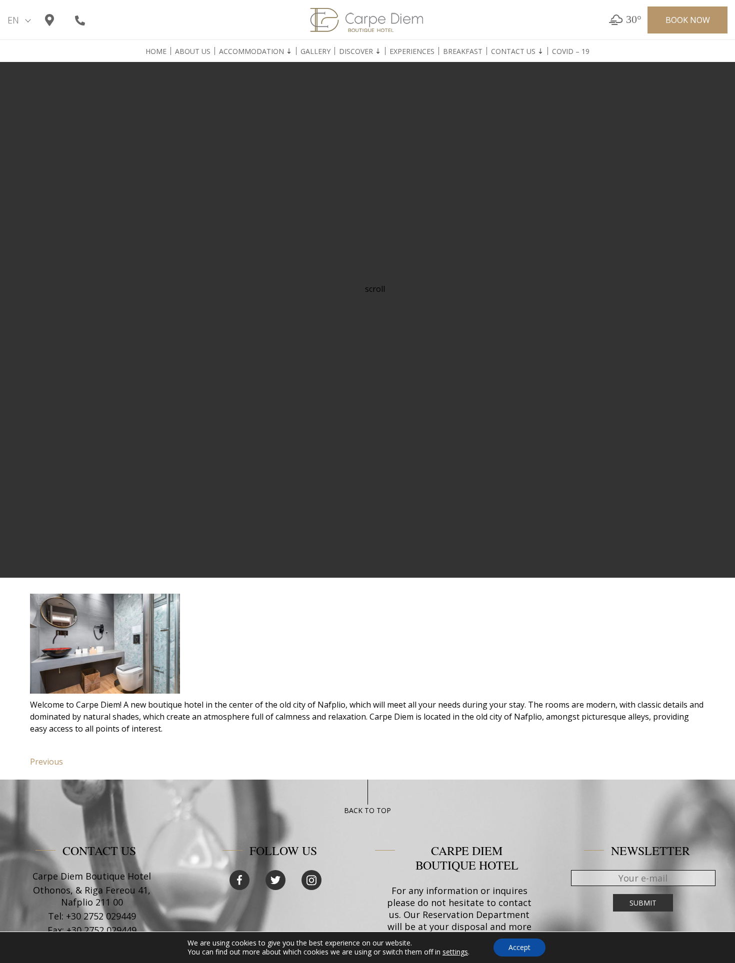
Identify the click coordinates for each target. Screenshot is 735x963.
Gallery (315, 51)
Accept (519, 947)
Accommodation (251, 51)
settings (455, 952)
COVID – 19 (571, 51)
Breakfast (462, 51)
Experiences (412, 51)
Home (156, 51)
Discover (356, 51)
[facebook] (240, 880)
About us (192, 51)
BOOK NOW (688, 19)
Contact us (513, 51)
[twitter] (276, 880)
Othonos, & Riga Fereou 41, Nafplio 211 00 (91, 896)
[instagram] (312, 880)
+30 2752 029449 (101, 916)
